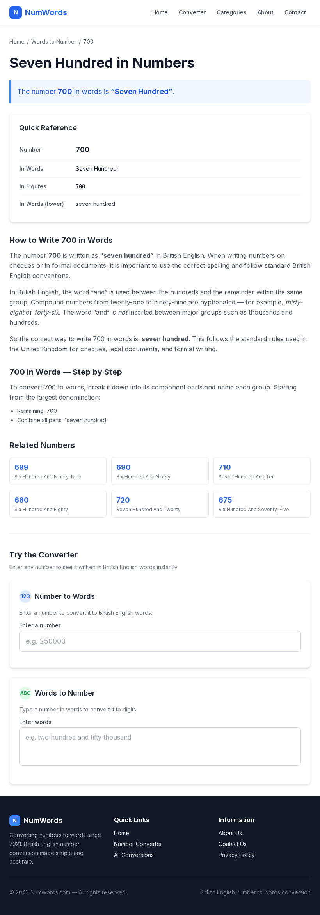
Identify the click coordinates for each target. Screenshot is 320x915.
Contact (295, 12)
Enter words (35, 722)
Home (160, 12)
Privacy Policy (237, 854)
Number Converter (138, 844)
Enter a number (39, 625)
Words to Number (53, 41)
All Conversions (134, 854)
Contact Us (233, 844)
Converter (192, 12)
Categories (232, 12)
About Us (230, 833)
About (266, 12)
